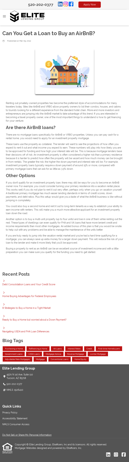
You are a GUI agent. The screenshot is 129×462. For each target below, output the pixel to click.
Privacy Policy (9, 412)
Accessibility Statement (14, 418)
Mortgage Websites (26, 448)
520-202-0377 (40, 4)
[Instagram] (65, 4)
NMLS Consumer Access (15, 424)
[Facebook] (71, 4)
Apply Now (89, 4)
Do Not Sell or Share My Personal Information (27, 435)
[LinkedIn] (60, 4)
